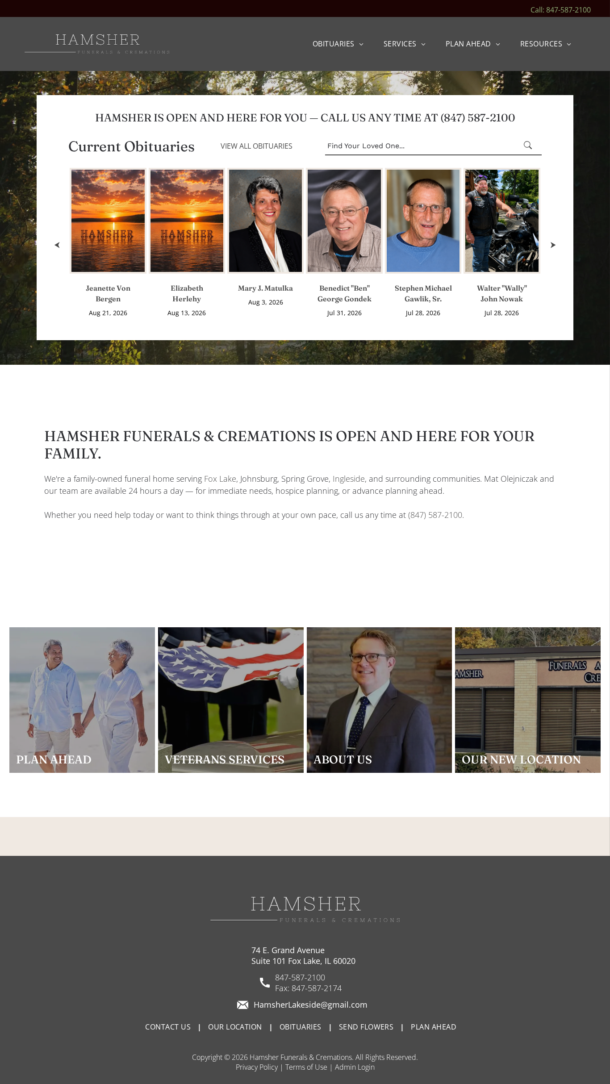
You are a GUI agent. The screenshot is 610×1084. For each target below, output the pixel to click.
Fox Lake (220, 478)
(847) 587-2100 (435, 514)
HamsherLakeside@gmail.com (311, 1004)
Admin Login (355, 1067)
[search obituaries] (530, 146)
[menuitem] (341, 43)
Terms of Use (306, 1067)
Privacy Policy (257, 1067)
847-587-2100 (300, 977)
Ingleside (349, 478)
